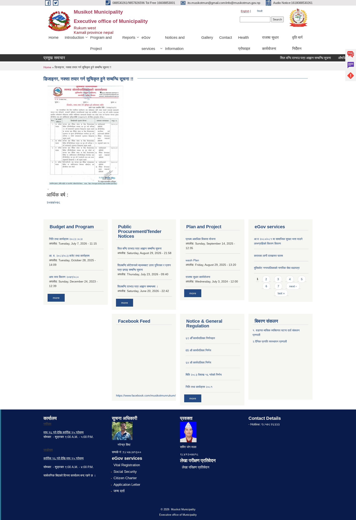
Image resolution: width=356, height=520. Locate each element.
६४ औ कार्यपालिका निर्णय (198, 362)
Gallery (207, 37)
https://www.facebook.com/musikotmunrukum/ (146, 395)
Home (54, 37)
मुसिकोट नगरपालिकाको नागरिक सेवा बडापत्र (277, 267)
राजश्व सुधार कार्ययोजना (270, 43)
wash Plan (192, 260)
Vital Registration (127, 465)
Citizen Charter (125, 478)
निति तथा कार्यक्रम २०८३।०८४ (66, 239)
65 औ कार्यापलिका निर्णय (198, 350)
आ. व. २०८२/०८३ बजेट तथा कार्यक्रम (69, 255)
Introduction (74, 37)
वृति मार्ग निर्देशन (297, 43)
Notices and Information (175, 43)
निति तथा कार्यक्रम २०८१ (199, 386)
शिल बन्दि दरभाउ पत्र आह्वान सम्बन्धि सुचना (300, 58)
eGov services (148, 43)
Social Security (125, 472)
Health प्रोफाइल (244, 43)
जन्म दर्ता (119, 491)
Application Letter (127, 485)
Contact (225, 37)
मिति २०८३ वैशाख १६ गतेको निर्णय (204, 374)
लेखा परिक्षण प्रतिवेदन (195, 467)
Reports (128, 37)
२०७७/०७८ (53, 202)
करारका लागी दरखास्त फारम (268, 255)
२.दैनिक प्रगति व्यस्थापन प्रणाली (270, 341)
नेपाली (259, 11)
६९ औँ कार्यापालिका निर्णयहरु (200, 338)
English (245, 11)
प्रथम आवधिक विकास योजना (200, 239)
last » (281, 293)
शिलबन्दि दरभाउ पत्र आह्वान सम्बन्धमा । (137, 286)
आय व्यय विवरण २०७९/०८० (64, 277)
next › (293, 286)
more (56, 297)
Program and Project (101, 43)
